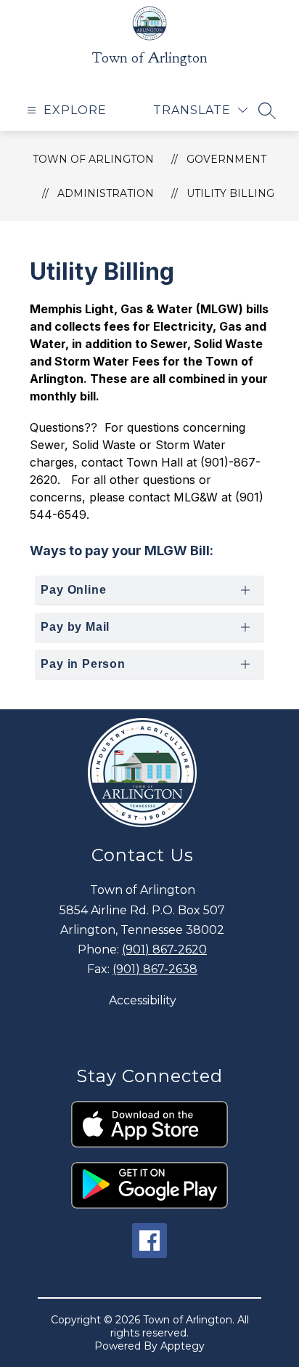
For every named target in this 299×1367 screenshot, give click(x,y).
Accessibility (142, 1000)
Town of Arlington (93, 159)
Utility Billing (230, 193)
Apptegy (182, 1345)
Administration (105, 193)
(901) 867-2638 (154, 969)
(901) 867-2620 (164, 949)
